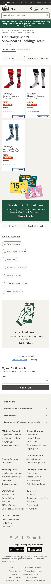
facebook (23, 538)
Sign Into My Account (11, 434)
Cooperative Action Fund (37, 498)
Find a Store (7, 523)
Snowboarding (26, 30)
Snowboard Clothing (9, 32)
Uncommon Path (33, 480)
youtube (34, 538)
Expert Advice (23, 49)
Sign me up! (25, 388)
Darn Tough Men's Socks (16, 252)
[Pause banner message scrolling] (48, 21)
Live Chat (6, 526)
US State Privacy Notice (33, 571)
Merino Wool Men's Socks (17, 268)
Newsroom (31, 501)
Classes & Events (33, 477)
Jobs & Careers (8, 494)
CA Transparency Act (34, 577)
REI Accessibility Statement (35, 580)
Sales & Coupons (33, 459)
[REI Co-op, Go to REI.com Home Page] (5, 8)
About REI (30, 494)
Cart (41, 8)
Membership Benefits (11, 445)
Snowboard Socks (14, 291)
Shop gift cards (25, 216)
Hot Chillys (5, 30)
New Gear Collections (11, 477)
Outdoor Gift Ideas (10, 459)
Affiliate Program (9, 505)
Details (34, 371)
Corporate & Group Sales (13, 509)
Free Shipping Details (35, 462)
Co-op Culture (8, 498)
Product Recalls (15, 577)
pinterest (28, 538)
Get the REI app (25, 343)
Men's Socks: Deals (14, 244)
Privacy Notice (14, 571)
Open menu (47, 8)
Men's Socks (11, 260)
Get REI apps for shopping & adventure (25, 544)
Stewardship (31, 509)
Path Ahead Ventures (35, 484)
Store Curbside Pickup (36, 445)
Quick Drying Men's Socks (17, 283)
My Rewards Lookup (11, 438)
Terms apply (35, 212)
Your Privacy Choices (34, 567)
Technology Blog (33, 505)
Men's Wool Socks (14, 275)
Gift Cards (6, 462)
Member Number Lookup (13, 473)
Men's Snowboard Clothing (27, 32)
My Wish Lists (8, 442)
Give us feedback (19, 359)
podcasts (40, 538)
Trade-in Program (9, 484)
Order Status (32, 434)
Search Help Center (10, 519)
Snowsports (15, 30)
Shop (13, 9)
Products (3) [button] (9, 49)
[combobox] (25, 15)
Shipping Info (32, 448)
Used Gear (6, 480)
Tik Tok (17, 538)
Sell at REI (6, 501)
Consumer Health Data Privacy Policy (25, 574)
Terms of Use (14, 567)
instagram (11, 538)
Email (4, 376)
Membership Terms (13, 580)
